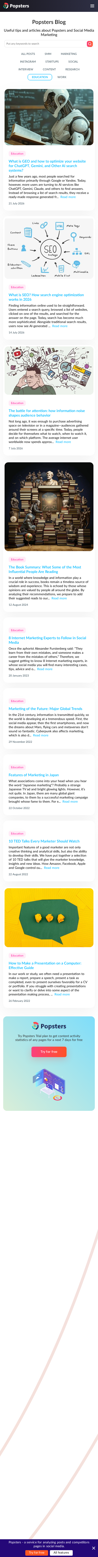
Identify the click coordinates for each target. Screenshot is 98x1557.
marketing (69, 54)
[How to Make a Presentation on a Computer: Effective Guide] (49, 918)
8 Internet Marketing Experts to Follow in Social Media (47, 640)
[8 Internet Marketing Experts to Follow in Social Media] (49, 621)
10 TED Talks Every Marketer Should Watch (44, 841)
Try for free (36, 1552)
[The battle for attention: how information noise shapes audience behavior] (49, 371)
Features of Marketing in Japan (34, 775)
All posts (28, 54)
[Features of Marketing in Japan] (49, 758)
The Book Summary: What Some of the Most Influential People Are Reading (45, 569)
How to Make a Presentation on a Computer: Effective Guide (45, 966)
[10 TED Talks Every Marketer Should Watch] (49, 824)
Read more (68, 197)
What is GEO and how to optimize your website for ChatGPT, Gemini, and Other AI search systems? (47, 166)
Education (17, 153)
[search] (90, 44)
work (61, 77)
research (72, 69)
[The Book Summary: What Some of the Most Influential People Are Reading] (49, 507)
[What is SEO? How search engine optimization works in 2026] (49, 248)
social (73, 61)
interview (25, 69)
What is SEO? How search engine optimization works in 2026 (46, 297)
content (49, 69)
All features (61, 1552)
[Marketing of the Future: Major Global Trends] (49, 691)
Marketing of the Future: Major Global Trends (45, 709)
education (40, 77)
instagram (28, 61)
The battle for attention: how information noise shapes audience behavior (47, 413)
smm (48, 54)
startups (52, 61)
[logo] (16, 6)
